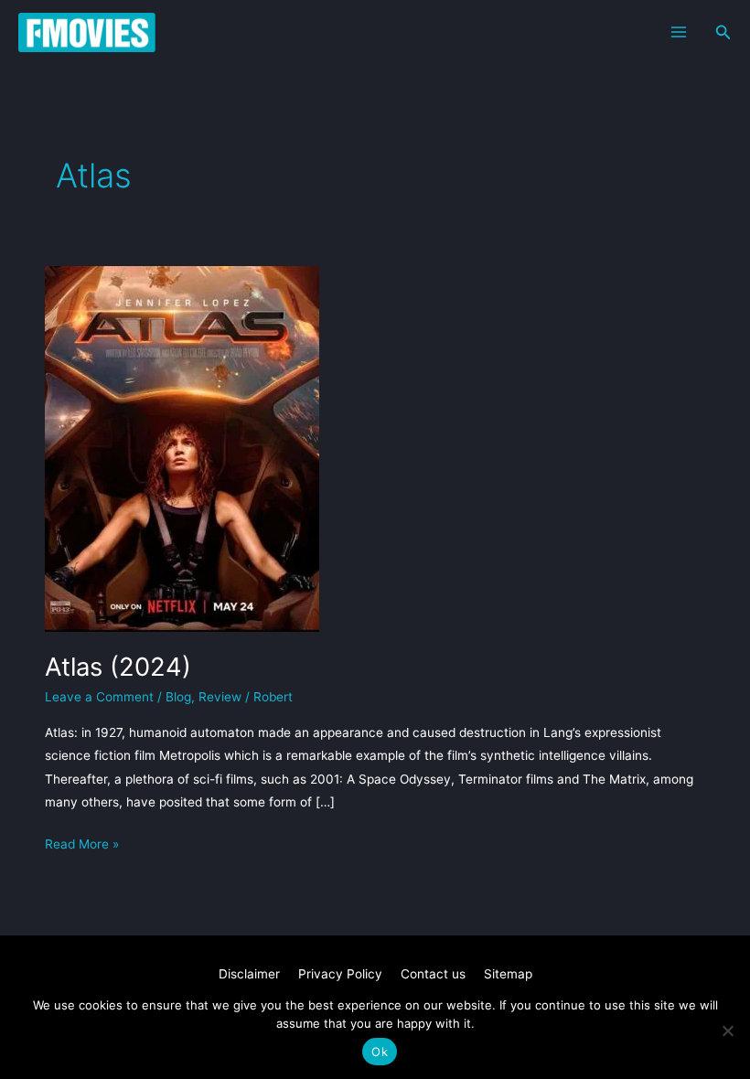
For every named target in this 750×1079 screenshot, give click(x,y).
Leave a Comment (99, 696)
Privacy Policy (340, 974)
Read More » (82, 846)
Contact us (433, 974)
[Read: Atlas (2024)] (182, 448)
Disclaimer (249, 974)
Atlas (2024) (118, 666)
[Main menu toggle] (678, 32)
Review (219, 696)
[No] (727, 1030)
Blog (178, 696)
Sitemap (508, 974)
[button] (723, 32)
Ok (379, 1051)
